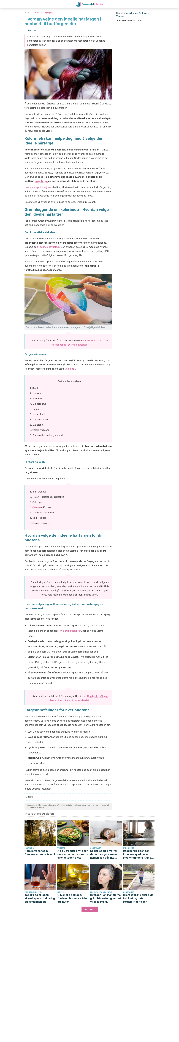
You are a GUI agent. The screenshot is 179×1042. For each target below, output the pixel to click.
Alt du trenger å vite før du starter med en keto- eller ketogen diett (72, 854)
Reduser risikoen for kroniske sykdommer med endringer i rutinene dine (138, 854)
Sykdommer (128, 848)
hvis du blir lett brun (70, 630)
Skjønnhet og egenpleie (43, 13)
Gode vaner (95, 848)
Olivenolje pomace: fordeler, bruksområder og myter (72, 898)
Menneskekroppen (33, 892)
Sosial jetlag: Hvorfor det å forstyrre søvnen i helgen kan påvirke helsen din (105, 854)
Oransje (36, 507)
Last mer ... (89, 909)
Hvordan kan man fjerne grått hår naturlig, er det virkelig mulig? (105, 898)
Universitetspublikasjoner (38, 187)
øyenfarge (41, 181)
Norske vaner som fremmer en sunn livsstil (40, 852)
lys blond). (70, 368)
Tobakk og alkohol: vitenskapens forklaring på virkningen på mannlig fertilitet (40, 898)
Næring (61, 892)
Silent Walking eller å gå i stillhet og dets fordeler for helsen (138, 898)
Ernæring (29, 848)
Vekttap (61, 848)
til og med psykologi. (48, 247)
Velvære (28, 13)
